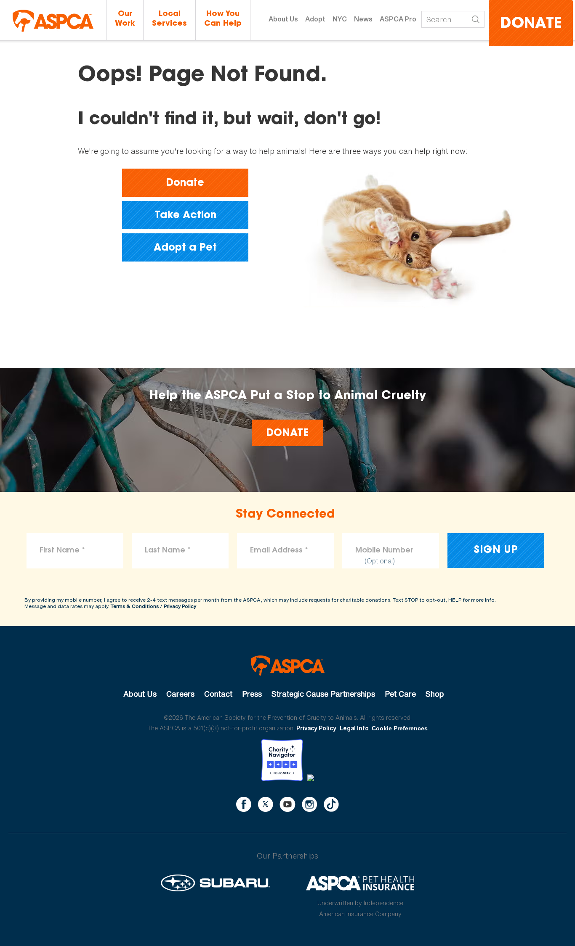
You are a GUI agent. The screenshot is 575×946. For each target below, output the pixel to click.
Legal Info (354, 728)
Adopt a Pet (185, 248)
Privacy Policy (180, 606)
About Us (283, 19)
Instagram (309, 804)
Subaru (215, 883)
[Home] (53, 21)
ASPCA (288, 665)
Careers (180, 693)
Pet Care (400, 693)
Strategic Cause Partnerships (323, 693)
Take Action (185, 216)
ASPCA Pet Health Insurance (360, 883)
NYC (340, 19)
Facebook (243, 804)
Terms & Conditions (135, 606)
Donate (531, 24)
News (363, 19)
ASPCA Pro (398, 19)
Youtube (287, 804)
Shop (435, 693)
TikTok (331, 804)
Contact (218, 693)
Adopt (315, 19)
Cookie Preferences (400, 728)
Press (252, 693)
